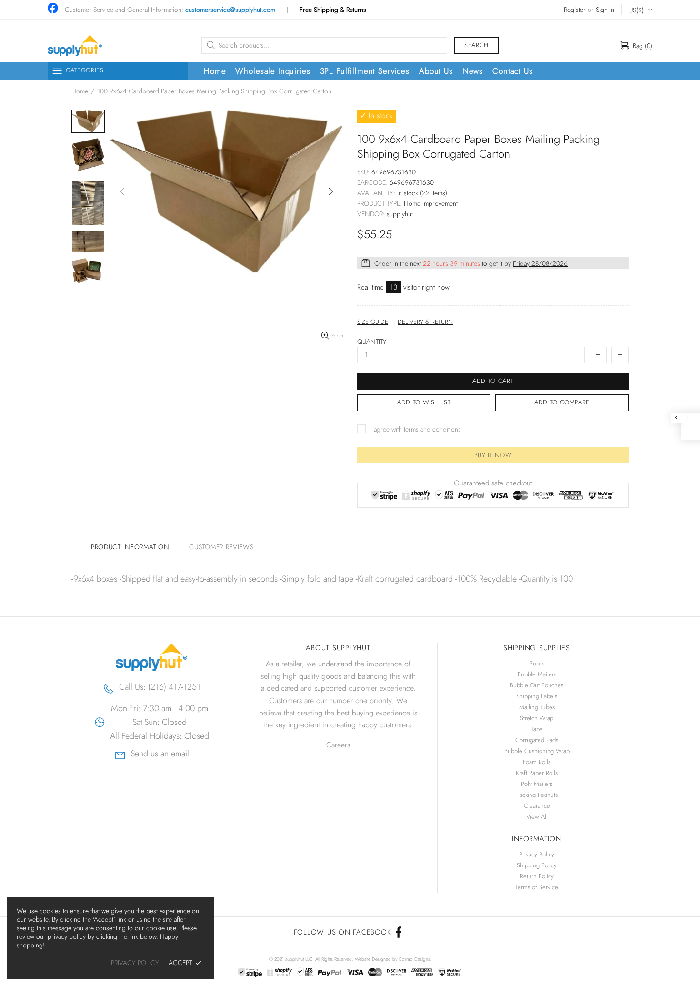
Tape (537, 729)
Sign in (605, 10)
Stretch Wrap (536, 718)
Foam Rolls (536, 761)
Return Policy (537, 876)
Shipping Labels (536, 696)
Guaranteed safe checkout (493, 483)
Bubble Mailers (537, 674)
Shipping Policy (537, 865)
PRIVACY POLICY (135, 963)
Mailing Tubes (537, 707)
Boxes (537, 663)
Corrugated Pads (536, 740)
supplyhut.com (75, 45)
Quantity (372, 342)
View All (537, 816)
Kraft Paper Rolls (537, 772)
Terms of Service (536, 887)
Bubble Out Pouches (536, 685)
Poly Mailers (536, 783)
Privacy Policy (536, 854)
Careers (338, 745)
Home (79, 91)
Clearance (537, 805)
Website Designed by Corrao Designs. (393, 959)
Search (476, 45)
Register (575, 10)
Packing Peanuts (537, 794)
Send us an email (159, 755)
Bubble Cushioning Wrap (537, 750)
